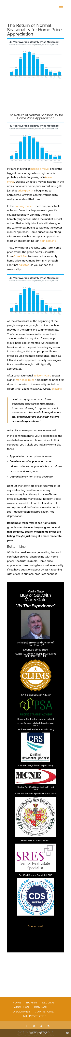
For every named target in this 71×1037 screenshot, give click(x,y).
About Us (21, 1007)
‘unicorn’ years (42, 375)
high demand (48, 240)
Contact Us (43, 1007)
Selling (48, 1002)
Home (17, 1002)
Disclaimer (21, 1011)
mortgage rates (25, 379)
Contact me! (35, 926)
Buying (31, 1002)
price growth (25, 190)
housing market (24, 206)
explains (56, 388)
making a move (39, 168)
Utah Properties (33, 1016)
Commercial (44, 1011)
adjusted (24, 264)
